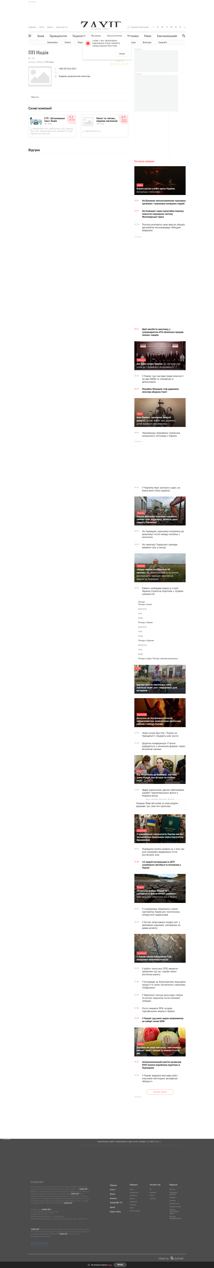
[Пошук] (182, 35)
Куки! (110, 1265)
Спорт (133, 42)
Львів (40, 36)
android (176, 27)
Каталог (32, 62)
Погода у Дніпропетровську (165, 658)
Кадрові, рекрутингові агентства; (75, 76)
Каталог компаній (139, 27)
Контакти (172, 1200)
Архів (112, 1207)
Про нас (172, 1189)
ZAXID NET (100, 24)
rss (185, 27)
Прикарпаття (58, 36)
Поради (81, 42)
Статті (41, 27)
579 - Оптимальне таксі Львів (54, 120)
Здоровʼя (162, 42)
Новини (32, 27)
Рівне (147, 36)
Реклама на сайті (175, 1207)
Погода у (145, 604)
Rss (151, 1189)
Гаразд (122, 54)
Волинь (96, 36)
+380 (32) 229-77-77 (45, 1214)
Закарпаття (114, 36)
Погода (141, 602)
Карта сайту (115, 1211)
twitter (158, 27)
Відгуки (35, 97)
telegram (167, 27)
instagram (162, 27)
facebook (153, 27)
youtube (171, 27)
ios (180, 27)
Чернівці (133, 36)
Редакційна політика (173, 1193)
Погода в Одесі (145, 658)
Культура (147, 42)
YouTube (152, 1199)
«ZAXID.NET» (46, 1209)
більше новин (160, 1092)
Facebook (153, 1192)
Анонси (113, 1198)
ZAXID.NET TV (61, 27)
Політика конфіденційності (175, 1217)
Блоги (50, 27)
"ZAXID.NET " (83, 1189)
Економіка (52, 42)
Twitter (152, 1196)
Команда (172, 1197)
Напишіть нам (174, 1204)
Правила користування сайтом (174, 1211)
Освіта (68, 42)
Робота (40, 62)
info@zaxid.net (58, 1216)
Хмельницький (167, 36)
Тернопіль (79, 36)
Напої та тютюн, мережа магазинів (106, 120)
